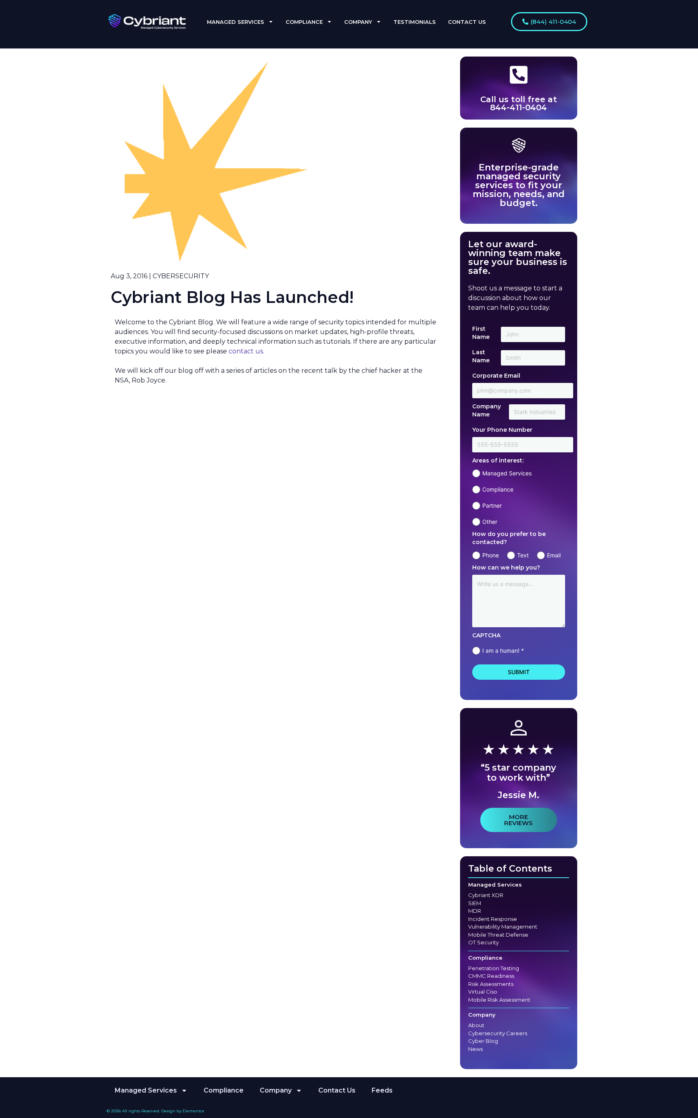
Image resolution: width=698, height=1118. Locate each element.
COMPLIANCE (304, 22)
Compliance (497, 489)
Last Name (481, 356)
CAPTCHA (486, 635)
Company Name (486, 410)
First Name (481, 332)
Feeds (382, 1090)
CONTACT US (467, 22)
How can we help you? (506, 567)
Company (482, 1014)
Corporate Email (496, 375)
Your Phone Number (502, 429)
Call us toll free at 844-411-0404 (518, 103)
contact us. (246, 351)
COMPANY (358, 22)
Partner (492, 505)
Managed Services (507, 473)
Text (523, 555)
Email (554, 555)
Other (489, 521)
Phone (490, 555)
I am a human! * (503, 650)
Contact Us (336, 1090)
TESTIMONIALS (414, 22)
